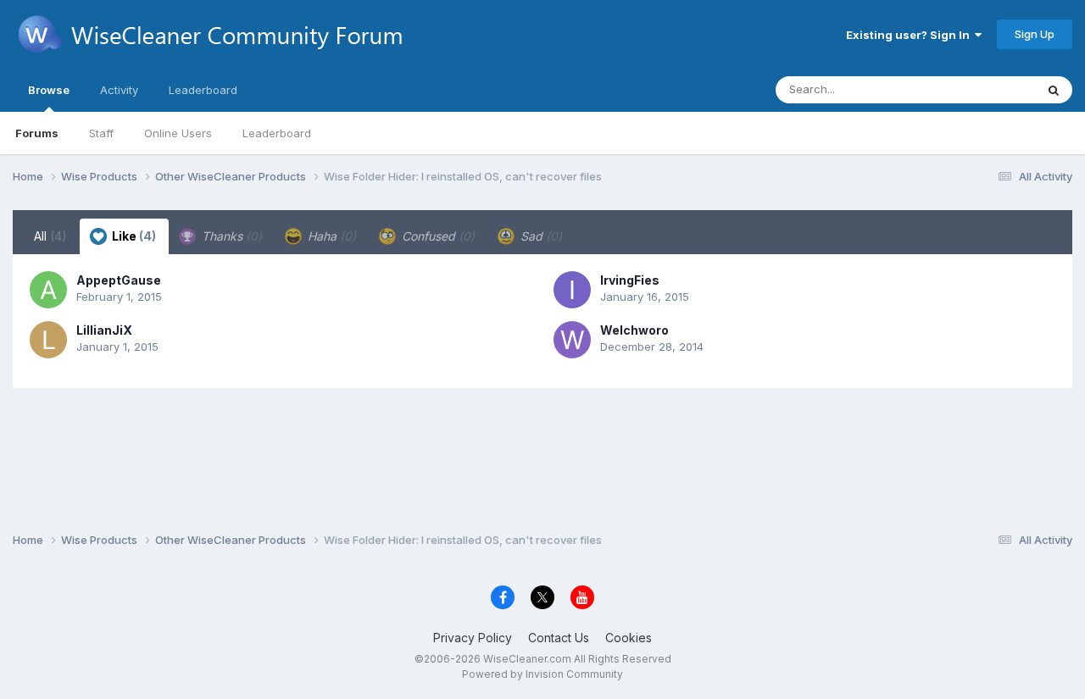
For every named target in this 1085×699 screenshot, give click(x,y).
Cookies (628, 637)
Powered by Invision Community (542, 674)
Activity (119, 90)
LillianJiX (104, 330)
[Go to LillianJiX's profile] (48, 339)
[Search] (1053, 89)
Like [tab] (132, 236)
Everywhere (982, 89)
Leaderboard (276, 133)
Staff (101, 133)
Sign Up (1034, 34)
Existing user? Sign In (910, 35)
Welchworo (634, 330)
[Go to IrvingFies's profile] (572, 289)
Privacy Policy (472, 637)
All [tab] (50, 236)
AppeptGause (118, 280)
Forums (36, 133)
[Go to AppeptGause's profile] (48, 289)
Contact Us (558, 637)
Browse (49, 90)
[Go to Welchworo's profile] (572, 339)
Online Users (178, 133)
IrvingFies (629, 280)
